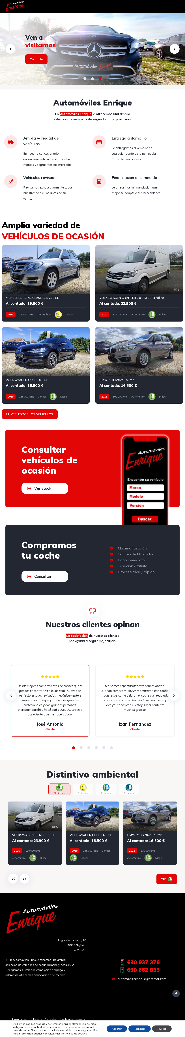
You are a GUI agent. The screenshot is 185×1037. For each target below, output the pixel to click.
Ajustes (162, 1028)
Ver (164, 879)
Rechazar (139, 1028)
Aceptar (117, 1028)
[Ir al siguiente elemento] (24, 879)
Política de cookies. (75, 1033)
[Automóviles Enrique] (15, 6)
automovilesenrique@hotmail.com (141, 979)
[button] (84, 78)
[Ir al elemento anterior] (13, 879)
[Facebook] (176, 993)
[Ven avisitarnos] (92, 49)
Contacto (36, 59)
